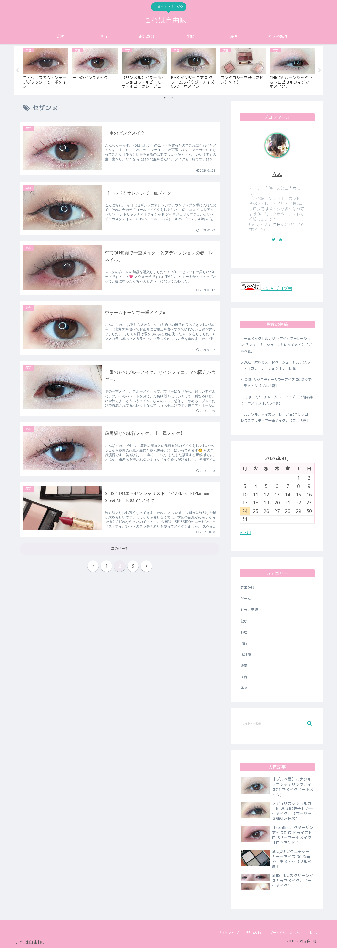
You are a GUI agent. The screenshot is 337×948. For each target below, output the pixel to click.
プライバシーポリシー (286, 932)
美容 (244, 676)
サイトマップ (228, 932)
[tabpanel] (46, 69)
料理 (244, 632)
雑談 (244, 688)
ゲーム (246, 598)
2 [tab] (172, 97)
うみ (277, 174)
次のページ (119, 548)
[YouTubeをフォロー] (280, 240)
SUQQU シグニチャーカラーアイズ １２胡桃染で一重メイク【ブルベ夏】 (277, 400)
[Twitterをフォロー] (274, 240)
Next (319, 70)
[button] (309, 723)
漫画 (244, 665)
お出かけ (247, 587)
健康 (244, 621)
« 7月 (245, 532)
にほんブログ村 (276, 288)
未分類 (246, 654)
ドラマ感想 (249, 609)
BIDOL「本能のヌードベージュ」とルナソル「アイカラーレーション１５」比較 (275, 365)
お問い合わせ (253, 932)
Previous (17, 70)
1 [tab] (164, 97)
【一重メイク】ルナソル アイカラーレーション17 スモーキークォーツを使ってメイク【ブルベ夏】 (276, 344)
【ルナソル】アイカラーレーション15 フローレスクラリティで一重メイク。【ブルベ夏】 (276, 417)
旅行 (244, 643)
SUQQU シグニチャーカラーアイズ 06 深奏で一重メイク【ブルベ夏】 (276, 382)
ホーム (314, 932)
